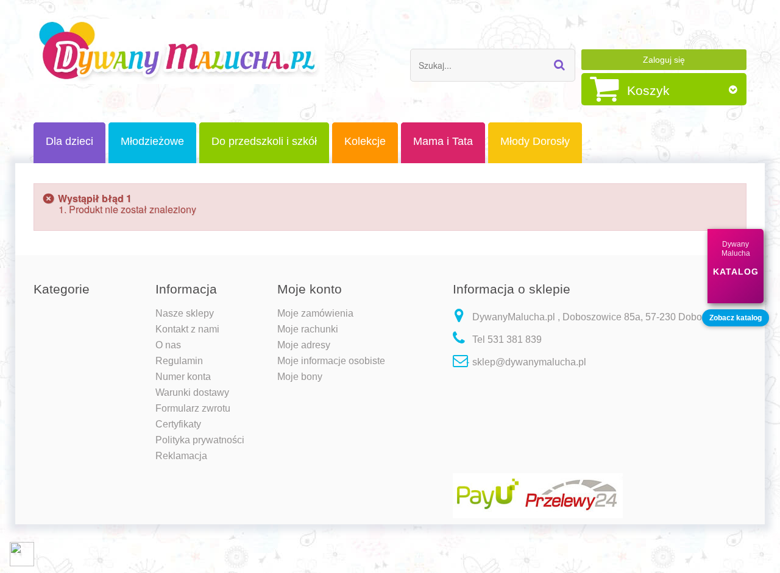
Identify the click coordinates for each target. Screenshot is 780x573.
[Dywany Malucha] (179, 51)
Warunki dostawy (192, 392)
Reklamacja (181, 456)
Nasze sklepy (184, 313)
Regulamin (179, 361)
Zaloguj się (664, 60)
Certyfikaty (178, 424)
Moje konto (309, 289)
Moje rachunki (307, 329)
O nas (168, 345)
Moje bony (299, 376)
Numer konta (183, 376)
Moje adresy (303, 345)
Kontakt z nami (187, 329)
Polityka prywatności (199, 440)
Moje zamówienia (315, 313)
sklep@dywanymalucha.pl (529, 362)
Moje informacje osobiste (331, 361)
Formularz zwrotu (192, 408)
